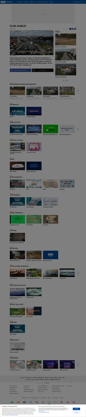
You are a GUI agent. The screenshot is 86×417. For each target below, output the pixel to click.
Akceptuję (76, 408)
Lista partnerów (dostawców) (43, 412)
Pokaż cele (76, 412)
